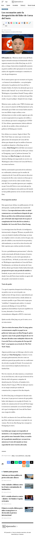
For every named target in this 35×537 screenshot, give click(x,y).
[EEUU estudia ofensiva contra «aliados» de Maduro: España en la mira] (29, 497)
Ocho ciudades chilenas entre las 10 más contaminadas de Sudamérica (12, 486)
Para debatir (28, 511)
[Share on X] (8, 23)
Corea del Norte (19, 456)
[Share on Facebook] (6, 23)
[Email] (27, 23)
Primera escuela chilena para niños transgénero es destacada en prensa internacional (12, 511)
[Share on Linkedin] (16, 23)
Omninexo (21, 534)
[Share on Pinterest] (11, 23)
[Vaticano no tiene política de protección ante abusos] (29, 476)
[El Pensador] (17, 1)
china (13, 456)
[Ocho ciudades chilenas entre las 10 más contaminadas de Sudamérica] (29, 486)
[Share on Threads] (24, 23)
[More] (6, 26)
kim (29, 456)
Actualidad (4, 9)
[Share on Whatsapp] (14, 23)
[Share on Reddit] (19, 23)
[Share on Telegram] (22, 23)
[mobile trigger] (3, 1)
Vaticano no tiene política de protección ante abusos (12, 476)
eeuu (26, 456)
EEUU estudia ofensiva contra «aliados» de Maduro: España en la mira (12, 498)
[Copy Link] (30, 23)
